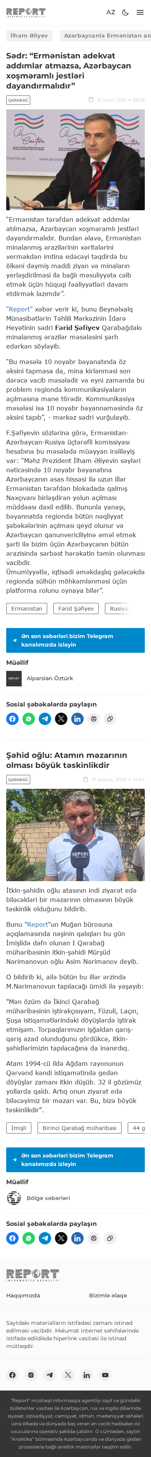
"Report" (37, 924)
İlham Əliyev (29, 35)
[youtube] (105, 1375)
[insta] (31, 1375)
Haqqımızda (23, 1295)
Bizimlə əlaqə (108, 1295)
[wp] (28, 719)
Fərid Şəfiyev (76, 608)
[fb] (12, 719)
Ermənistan (26, 608)
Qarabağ (18, 100)
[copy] (110, 719)
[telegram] (45, 719)
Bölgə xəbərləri (48, 1198)
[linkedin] (77, 719)
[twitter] (61, 719)
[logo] (26, 12)
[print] (94, 719)
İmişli (18, 1128)
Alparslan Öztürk (50, 678)
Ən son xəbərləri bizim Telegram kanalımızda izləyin (67, 640)
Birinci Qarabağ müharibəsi (80, 1128)
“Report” (19, 309)
